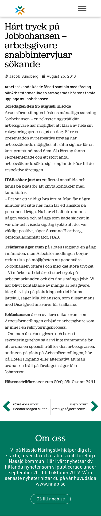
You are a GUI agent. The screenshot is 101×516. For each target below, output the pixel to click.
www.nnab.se (51, 484)
